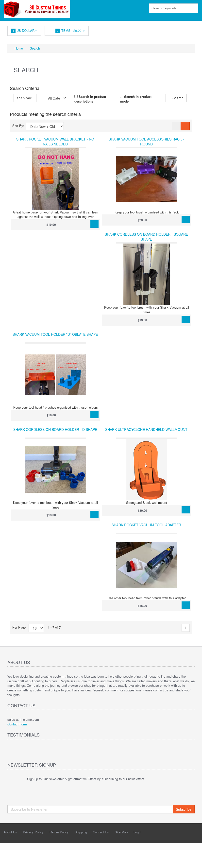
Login (137, 832)
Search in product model (136, 99)
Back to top (193, 835)
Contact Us (101, 832)
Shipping (81, 832)
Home (18, 48)
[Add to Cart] (94, 224)
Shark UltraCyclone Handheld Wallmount (146, 429)
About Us (10, 832)
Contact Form (17, 724)
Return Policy (59, 832)
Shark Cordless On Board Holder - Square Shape (146, 237)
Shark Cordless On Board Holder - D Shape (55, 429)
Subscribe (183, 809)
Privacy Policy (33, 832)
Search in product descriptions (90, 99)
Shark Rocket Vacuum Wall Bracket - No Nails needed (55, 141)
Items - (69, 30)
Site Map (121, 832)
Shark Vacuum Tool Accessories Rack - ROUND (146, 141)
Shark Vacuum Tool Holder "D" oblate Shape (55, 334)
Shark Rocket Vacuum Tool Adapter (146, 524)
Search (35, 48)
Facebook (191, 29)
